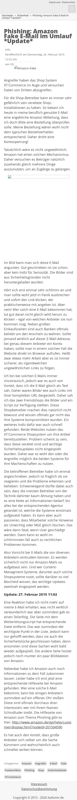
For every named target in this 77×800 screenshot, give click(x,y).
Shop (41, 770)
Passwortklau (13, 770)
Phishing (29, 770)
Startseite (7, 15)
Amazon (26, 763)
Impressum (55, 2)
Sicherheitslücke (57, 770)
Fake (63, 763)
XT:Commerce (13, 777)
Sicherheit (23, 15)
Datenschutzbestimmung (39, 789)
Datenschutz (68, 2)
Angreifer (40, 763)
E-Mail (53, 763)
